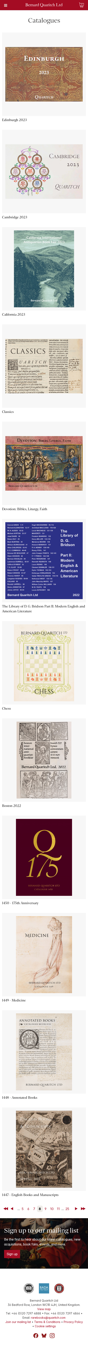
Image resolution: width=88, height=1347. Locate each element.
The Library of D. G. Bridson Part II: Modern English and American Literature (43, 608)
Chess (6, 708)
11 (58, 1209)
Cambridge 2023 (14, 217)
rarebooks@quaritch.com (48, 1317)
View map (44, 1309)
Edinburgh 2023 (14, 120)
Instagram (52, 1335)
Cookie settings (45, 1326)
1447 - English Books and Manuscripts (30, 1195)
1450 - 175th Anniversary (20, 903)
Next (76, 1209)
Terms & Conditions (47, 1322)
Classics (8, 412)
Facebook (35, 1335)
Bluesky (44, 1335)
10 (52, 1209)
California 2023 (13, 314)
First (6, 1209)
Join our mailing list (18, 1322)
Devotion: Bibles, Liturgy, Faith (24, 509)
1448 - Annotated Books (19, 1098)
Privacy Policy (73, 1322)
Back (12, 1209)
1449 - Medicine (14, 1000)
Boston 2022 (11, 806)
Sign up (12, 1254)
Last (83, 1209)
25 (67, 1209)
